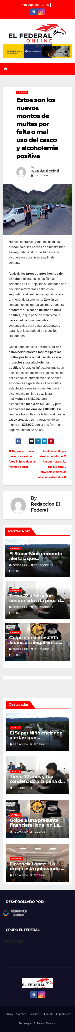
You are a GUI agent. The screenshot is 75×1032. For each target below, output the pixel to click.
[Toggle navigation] (40, 69)
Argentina (16, 859)
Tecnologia (25, 1023)
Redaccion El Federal (45, 170)
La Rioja (22, 92)
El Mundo (47, 1014)
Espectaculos (63, 1014)
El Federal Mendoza (45, 1023)
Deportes (34, 1014)
